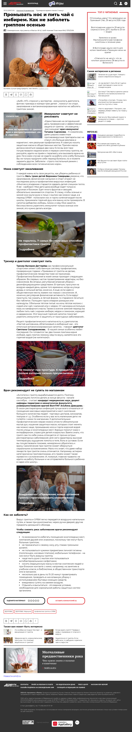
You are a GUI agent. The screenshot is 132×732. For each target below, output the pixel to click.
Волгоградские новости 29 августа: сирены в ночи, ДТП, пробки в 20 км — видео (108, 29)
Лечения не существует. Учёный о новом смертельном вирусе (111, 76)
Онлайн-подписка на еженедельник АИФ (37, 687)
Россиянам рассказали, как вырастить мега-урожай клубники (111, 144)
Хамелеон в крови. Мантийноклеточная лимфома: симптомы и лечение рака (107, 40)
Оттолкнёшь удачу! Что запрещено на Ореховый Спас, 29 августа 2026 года (108, 19)
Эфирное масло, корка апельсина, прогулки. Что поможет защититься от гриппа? (28, 640)
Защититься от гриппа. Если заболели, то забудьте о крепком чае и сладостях (68, 640)
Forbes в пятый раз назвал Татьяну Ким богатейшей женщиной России (111, 170)
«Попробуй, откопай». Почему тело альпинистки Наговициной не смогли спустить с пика (112, 102)
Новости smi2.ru (12, 676)
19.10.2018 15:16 (9, 10)
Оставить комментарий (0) (66, 601)
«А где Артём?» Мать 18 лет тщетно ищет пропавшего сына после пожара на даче (112, 85)
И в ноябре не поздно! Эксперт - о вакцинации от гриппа (28, 631)
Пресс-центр (83, 684)
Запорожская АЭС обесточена (109, 152)
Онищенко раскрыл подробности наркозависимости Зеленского (111, 136)
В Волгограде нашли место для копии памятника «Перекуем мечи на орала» (108, 50)
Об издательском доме (65, 684)
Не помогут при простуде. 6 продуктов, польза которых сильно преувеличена (46, 371)
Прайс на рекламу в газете (42, 684)
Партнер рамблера (43, 722)
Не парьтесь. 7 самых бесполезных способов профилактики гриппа (50, 242)
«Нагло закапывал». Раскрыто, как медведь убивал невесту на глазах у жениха (112, 111)
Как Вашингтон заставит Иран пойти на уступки (112, 161)
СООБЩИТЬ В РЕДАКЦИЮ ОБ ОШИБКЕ (71, 687)
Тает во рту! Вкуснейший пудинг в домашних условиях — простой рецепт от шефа (112, 119)
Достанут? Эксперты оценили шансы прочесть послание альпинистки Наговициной (113, 94)
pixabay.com (43, 88)
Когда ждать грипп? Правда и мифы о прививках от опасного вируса (68, 632)
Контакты (24, 684)
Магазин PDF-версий (99, 684)
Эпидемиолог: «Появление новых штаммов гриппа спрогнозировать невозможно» (49, 496)
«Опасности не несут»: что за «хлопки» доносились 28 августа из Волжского (108, 60)
